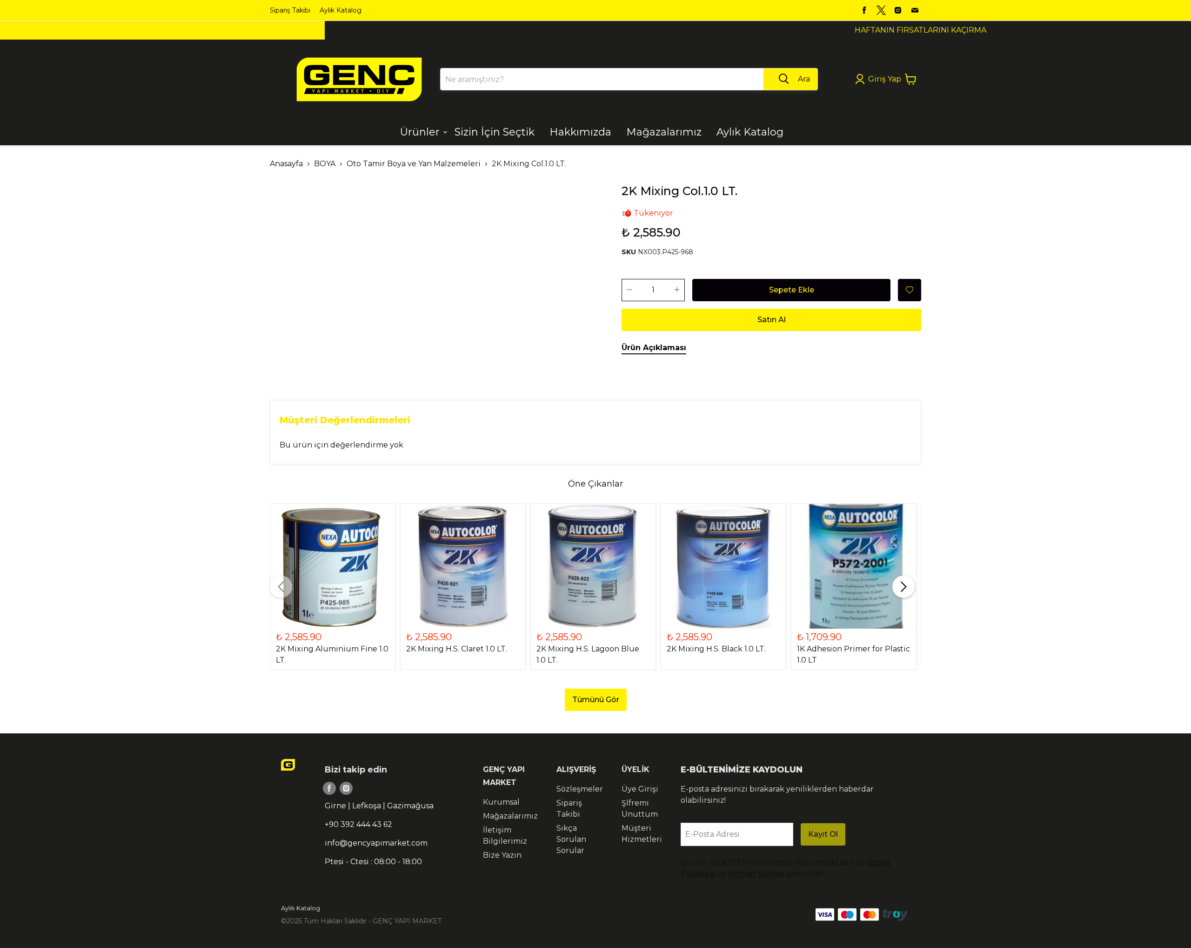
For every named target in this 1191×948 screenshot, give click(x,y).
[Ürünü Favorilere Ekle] (909, 290)
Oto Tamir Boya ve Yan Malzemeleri (414, 163)
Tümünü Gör (595, 699)
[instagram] (897, 10)
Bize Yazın (502, 855)
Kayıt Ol (823, 834)
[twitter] (881, 10)
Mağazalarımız (510, 816)
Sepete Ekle (791, 289)
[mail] (914, 10)
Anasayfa (286, 163)
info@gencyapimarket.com (376, 843)
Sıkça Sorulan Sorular (571, 839)
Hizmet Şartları (756, 873)
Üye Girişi (640, 789)
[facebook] (864, 10)
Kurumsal (501, 802)
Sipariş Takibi (290, 10)
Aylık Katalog (340, 10)
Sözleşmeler (579, 789)
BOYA (324, 163)
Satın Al (771, 319)
